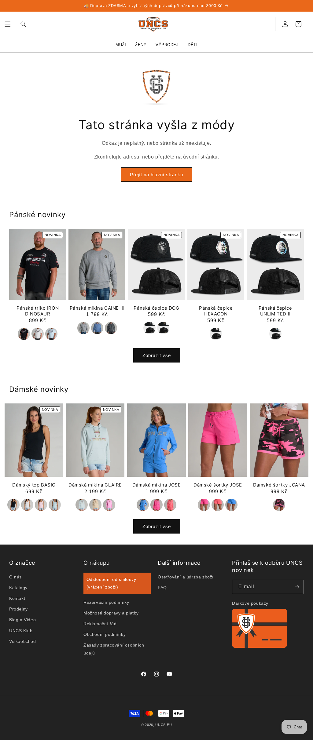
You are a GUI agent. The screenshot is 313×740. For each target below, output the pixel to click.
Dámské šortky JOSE (217, 485)
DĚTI (192, 44)
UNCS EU (163, 725)
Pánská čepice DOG (156, 308)
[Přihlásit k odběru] (297, 587)
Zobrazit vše (156, 355)
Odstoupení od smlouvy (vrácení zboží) (111, 583)
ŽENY (140, 44)
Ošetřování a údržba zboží (186, 576)
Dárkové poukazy (250, 603)
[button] (7, 24)
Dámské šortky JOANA (279, 485)
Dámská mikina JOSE (156, 485)
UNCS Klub (20, 630)
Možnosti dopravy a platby (111, 613)
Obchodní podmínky (104, 634)
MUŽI (121, 44)
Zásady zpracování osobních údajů (113, 649)
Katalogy (18, 587)
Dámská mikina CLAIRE (95, 485)
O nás (15, 576)
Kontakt (17, 598)
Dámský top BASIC (34, 485)
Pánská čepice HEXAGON (216, 311)
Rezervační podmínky (106, 602)
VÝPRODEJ (167, 44)
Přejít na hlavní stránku (156, 174)
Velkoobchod (22, 641)
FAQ (162, 587)
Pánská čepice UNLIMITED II (275, 311)
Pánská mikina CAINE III (97, 308)
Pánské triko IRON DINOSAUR (38, 311)
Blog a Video (22, 619)
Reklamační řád (99, 623)
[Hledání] (21, 24)
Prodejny (18, 609)
